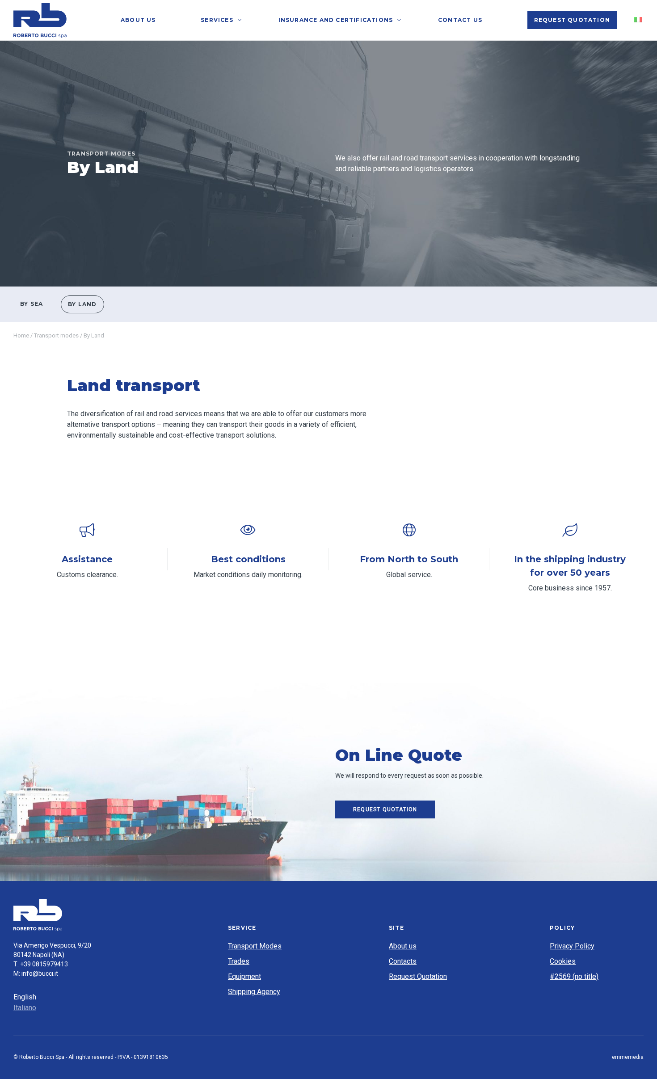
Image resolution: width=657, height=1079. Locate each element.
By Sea (31, 303)
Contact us (460, 20)
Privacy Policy (572, 946)
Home (21, 335)
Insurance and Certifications (335, 20)
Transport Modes (255, 946)
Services (217, 20)
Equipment (244, 976)
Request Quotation (572, 20)
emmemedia (628, 1057)
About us (138, 20)
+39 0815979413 (44, 964)
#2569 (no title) (574, 976)
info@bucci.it (39, 973)
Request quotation (385, 809)
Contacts (403, 961)
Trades (238, 961)
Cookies (563, 961)
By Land (82, 304)
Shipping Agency (254, 991)
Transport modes (56, 335)
